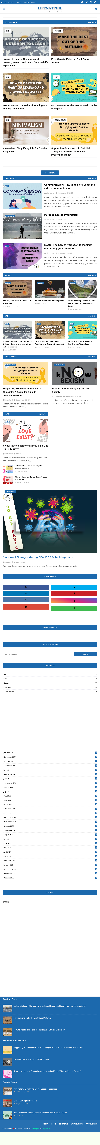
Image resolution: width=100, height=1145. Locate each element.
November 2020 (50, 873)
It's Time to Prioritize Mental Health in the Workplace (74, 107)
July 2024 (50, 770)
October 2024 (50, 761)
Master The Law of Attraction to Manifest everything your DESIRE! (68, 247)
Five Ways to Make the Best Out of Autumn (70, 61)
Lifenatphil (35, 1128)
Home (3, 2)
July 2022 (50, 791)
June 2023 (50, 778)
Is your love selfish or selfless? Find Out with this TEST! (25, 447)
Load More (50, 173)
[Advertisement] (22, 717)
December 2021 (50, 817)
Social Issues (60, 120)
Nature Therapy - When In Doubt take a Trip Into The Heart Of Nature (82, 303)
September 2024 (50, 765)
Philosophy (50, 687)
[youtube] (25, 607)
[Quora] (74, 615)
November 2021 (50, 822)
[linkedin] (25, 593)
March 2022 (50, 804)
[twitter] (86, 2)
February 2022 (50, 809)
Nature (58, 31)
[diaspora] (25, 614)
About (10, 2)
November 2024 (50, 757)
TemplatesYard (46, 1128)
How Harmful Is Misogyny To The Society (70, 390)
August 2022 (50, 787)
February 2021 (50, 860)
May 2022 (50, 796)
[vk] (25, 599)
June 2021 (50, 843)
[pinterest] (95, 2)
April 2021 (50, 852)
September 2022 (50, 783)
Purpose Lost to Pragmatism (61, 214)
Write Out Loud (29, 2)
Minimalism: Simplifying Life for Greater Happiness (25, 150)
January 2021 (50, 865)
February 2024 (50, 774)
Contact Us (63, 1124)
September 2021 (50, 830)
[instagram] (90, 2)
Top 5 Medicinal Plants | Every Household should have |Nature (40, 1113)
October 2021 (50, 826)
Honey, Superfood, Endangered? (49, 300)
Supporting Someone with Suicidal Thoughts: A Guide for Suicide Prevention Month (70, 151)
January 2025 (50, 753)
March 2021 (50, 856)
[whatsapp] (74, 608)
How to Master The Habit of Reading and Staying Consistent (25, 107)
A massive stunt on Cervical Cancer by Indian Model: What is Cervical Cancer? (47, 1071)
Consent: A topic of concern (25, 1101)
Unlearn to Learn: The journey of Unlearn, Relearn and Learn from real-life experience (25, 62)
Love (50, 679)
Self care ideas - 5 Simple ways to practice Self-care (28, 467)
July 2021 (50, 839)
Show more (91, 22)
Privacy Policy (91, 1124)
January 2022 (50, 813)
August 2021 (50, 834)
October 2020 (50, 878)
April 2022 (50, 800)
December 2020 (50, 869)
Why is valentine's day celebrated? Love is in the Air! (31, 478)
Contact (18, 2)
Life (7, 31)
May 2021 (50, 847)
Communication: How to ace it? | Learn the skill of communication (69, 186)
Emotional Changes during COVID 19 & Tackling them (38, 557)
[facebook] (82, 2)
